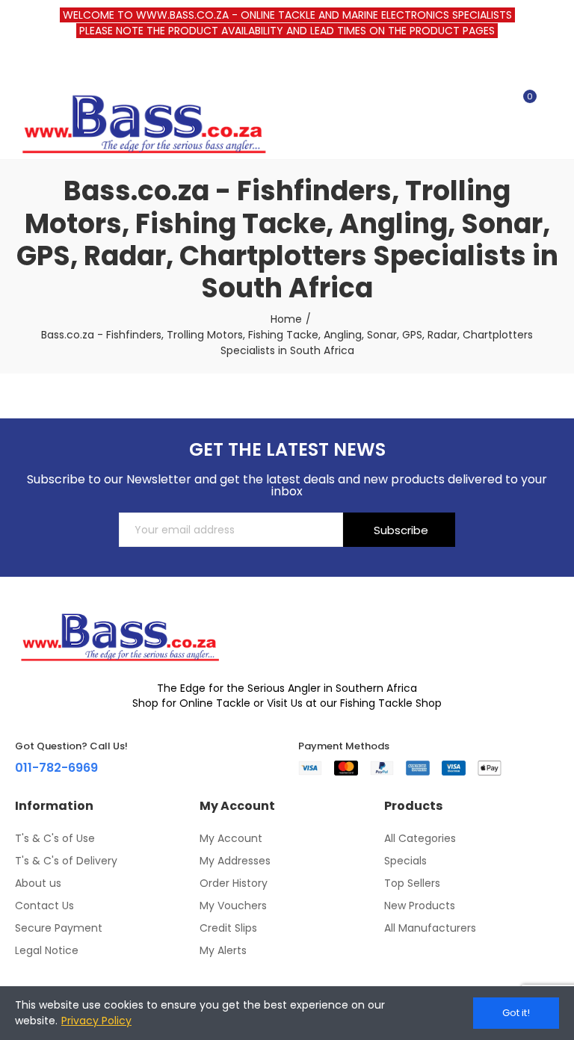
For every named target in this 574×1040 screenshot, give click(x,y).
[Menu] (22, 66)
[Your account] (551, 103)
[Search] (497, 103)
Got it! (516, 1013)
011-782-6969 (56, 767)
